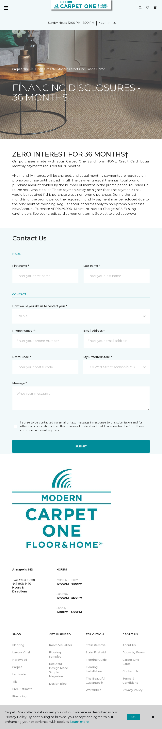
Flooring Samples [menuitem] (55, 654)
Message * (19, 383)
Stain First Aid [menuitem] (96, 652)
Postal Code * (21, 357)
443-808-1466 (108, 23)
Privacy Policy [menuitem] (132, 690)
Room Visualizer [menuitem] (60, 645)
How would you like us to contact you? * (39, 306)
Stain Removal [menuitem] (96, 645)
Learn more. (79, 722)
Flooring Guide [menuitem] (96, 660)
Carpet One (20, 69)
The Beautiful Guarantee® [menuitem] (95, 680)
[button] (140, 8)
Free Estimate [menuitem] (22, 689)
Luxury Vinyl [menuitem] (21, 652)
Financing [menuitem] (19, 696)
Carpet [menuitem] (17, 667)
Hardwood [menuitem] (19, 660)
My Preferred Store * (97, 357)
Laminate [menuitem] (19, 674)
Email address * (94, 330)
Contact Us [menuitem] (130, 671)
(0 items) (155, 7)
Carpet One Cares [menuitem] (130, 662)
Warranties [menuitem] (93, 690)
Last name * (91, 265)
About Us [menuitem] (129, 645)
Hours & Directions (19, 589)
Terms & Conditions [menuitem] (130, 680)
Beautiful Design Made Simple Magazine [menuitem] (58, 670)
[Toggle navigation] (5, 7)
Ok (133, 717)
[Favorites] (147, 8)
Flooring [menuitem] (18, 645)
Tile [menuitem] (15, 681)
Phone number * (23, 330)
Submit (81, 446)
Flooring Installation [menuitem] (94, 669)
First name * (20, 265)
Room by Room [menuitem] (133, 652)
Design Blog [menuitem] (58, 683)
